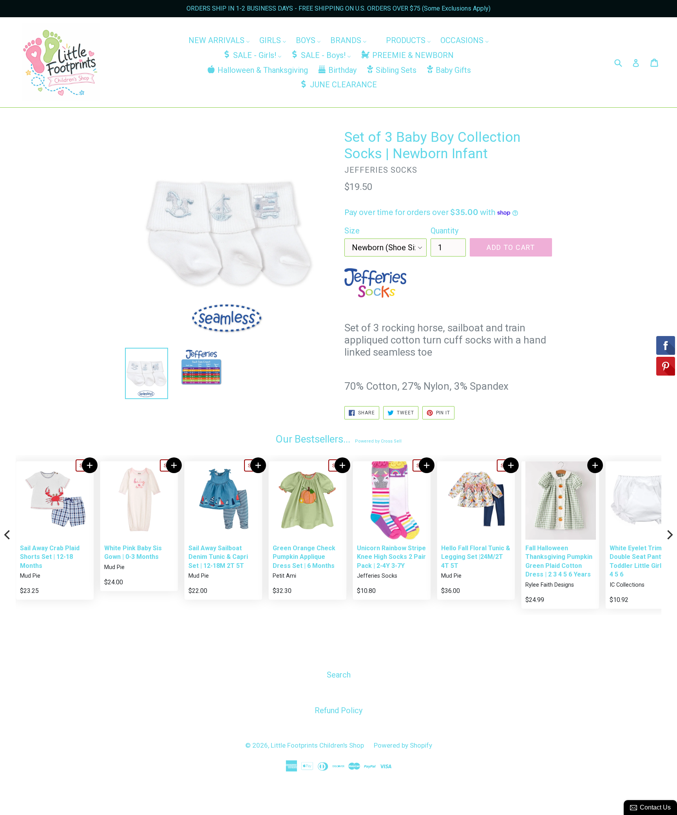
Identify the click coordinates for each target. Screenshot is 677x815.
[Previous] (8, 535)
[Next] (669, 535)
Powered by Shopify (403, 745)
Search (339, 674)
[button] (58, 465)
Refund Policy (338, 710)
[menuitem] (219, 40)
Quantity (444, 230)
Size (352, 230)
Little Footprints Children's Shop (317, 745)
